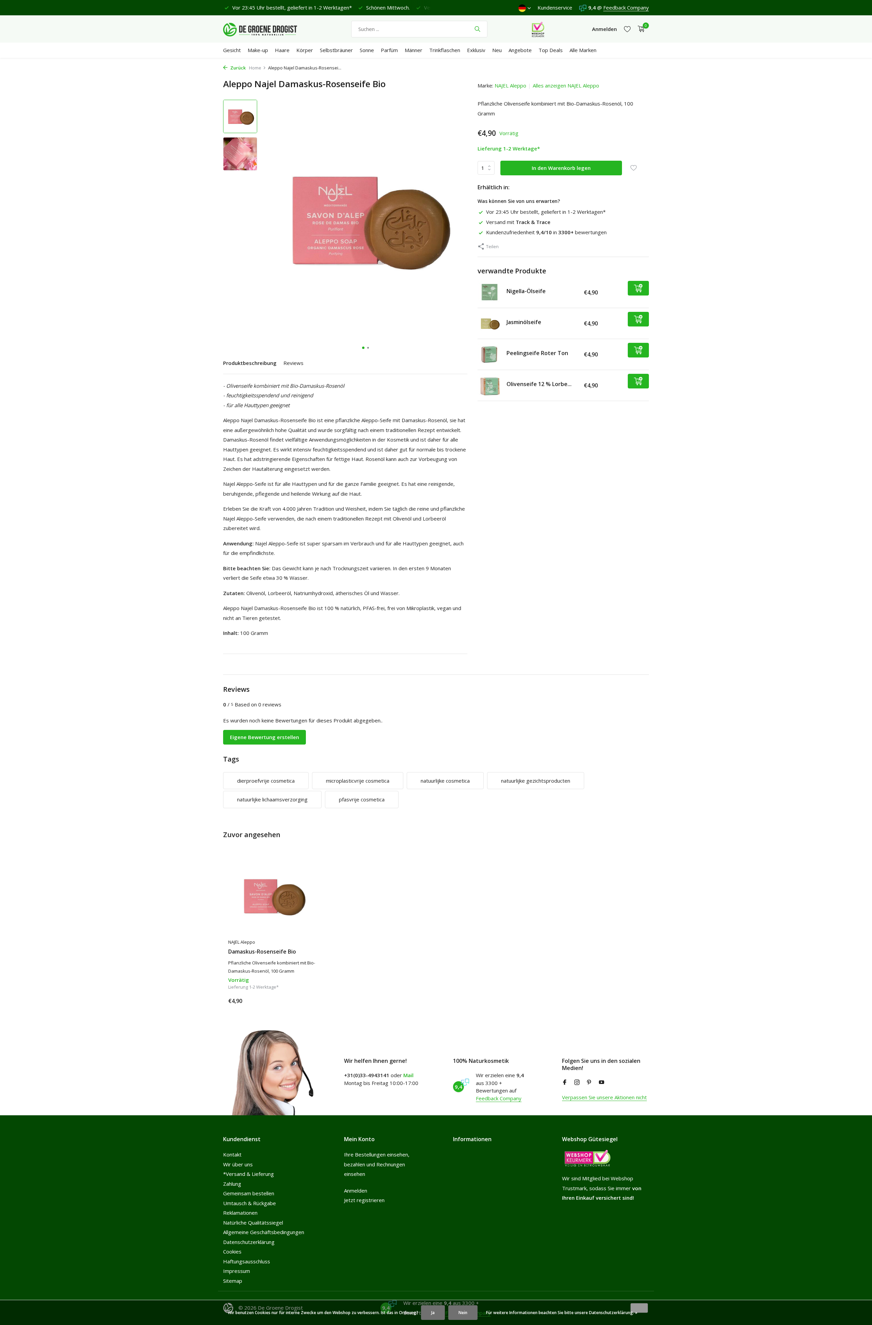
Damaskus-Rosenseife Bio (262, 951)
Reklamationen (240, 1212)
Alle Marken (583, 50)
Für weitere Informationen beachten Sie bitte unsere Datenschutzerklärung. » (561, 1312)
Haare (282, 50)
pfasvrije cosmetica (362, 799)
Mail (408, 1075)
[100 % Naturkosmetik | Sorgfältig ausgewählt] (265, 29)
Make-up (258, 50)
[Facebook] (564, 1083)
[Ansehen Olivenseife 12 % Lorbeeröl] (489, 385)
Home (255, 68)
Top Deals (551, 50)
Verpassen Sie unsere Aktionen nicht (604, 1097)
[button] (363, 348)
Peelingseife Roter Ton (537, 353)
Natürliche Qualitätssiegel (253, 1222)
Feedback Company (626, 7)
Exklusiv (476, 50)
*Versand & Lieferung (248, 1173)
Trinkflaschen (444, 50)
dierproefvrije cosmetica (266, 780)
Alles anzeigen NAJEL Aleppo (566, 85)
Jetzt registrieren (364, 1200)
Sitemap (232, 1280)
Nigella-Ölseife (526, 291)
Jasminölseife (524, 322)
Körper (304, 50)
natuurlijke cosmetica (445, 780)
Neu (497, 50)
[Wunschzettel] (627, 29)
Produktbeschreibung (250, 363)
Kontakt (232, 1154)
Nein (462, 1312)
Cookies (232, 1251)
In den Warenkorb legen (561, 167)
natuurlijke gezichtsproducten (535, 780)
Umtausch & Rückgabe (249, 1203)
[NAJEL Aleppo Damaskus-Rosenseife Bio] (272, 896)
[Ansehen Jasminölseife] (489, 323)
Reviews (293, 363)
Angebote (520, 50)
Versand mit (518, 222)
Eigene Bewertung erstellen (264, 737)
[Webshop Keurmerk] (538, 29)
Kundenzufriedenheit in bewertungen (546, 232)
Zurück (237, 68)
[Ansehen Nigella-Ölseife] (489, 292)
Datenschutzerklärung (249, 1242)
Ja (433, 1312)
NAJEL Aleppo (510, 85)
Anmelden (355, 1190)
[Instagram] (577, 1083)
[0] (639, 29)
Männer (413, 50)
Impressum (236, 1270)
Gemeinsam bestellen (248, 1193)
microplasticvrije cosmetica (357, 780)
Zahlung (232, 1183)
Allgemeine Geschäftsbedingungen (263, 1232)
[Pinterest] (589, 1083)
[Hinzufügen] (638, 288)
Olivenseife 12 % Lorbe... (539, 384)
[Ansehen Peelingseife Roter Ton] (489, 354)
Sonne (367, 50)
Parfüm (389, 50)
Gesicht (232, 50)
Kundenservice (555, 7)
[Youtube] (601, 1083)
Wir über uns (238, 1164)
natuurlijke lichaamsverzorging (272, 799)
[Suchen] (477, 29)
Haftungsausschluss (246, 1261)
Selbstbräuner (336, 50)
